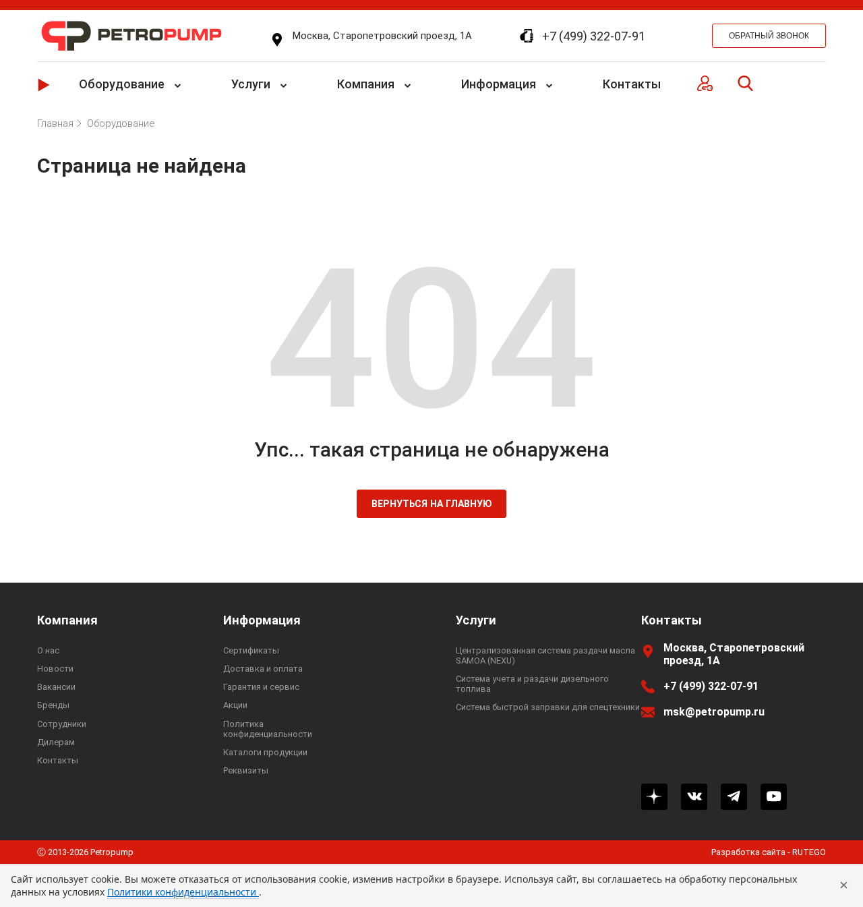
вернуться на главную (431, 503)
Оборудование (122, 84)
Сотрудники (61, 724)
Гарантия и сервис (261, 687)
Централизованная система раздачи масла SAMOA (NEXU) (545, 655)
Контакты (632, 84)
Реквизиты (245, 770)
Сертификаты (251, 650)
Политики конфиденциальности (183, 891)
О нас (48, 650)
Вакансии (56, 687)
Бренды (53, 705)
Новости (55, 669)
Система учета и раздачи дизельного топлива (532, 684)
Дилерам (56, 742)
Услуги (250, 84)
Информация (498, 84)
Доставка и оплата (263, 669)
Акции (235, 705)
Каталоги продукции (265, 752)
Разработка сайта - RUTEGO (768, 852)
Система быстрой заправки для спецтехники (548, 707)
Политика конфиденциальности (267, 729)
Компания (365, 84)
